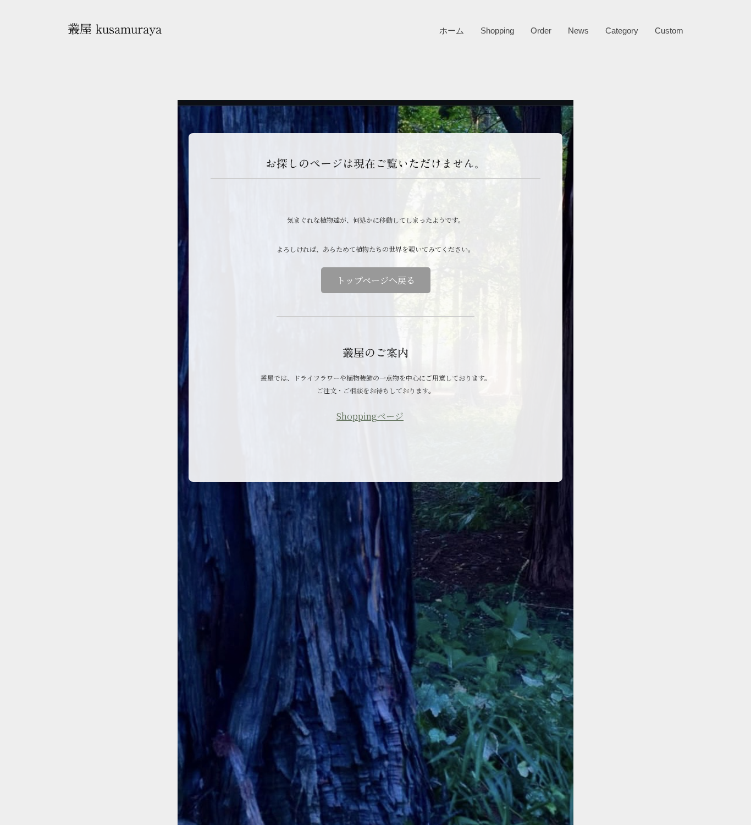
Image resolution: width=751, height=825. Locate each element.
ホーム (451, 30)
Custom (669, 30)
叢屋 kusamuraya (115, 29)
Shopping (497, 30)
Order (541, 30)
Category (621, 30)
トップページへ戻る (375, 280)
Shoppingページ (370, 416)
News (578, 30)
